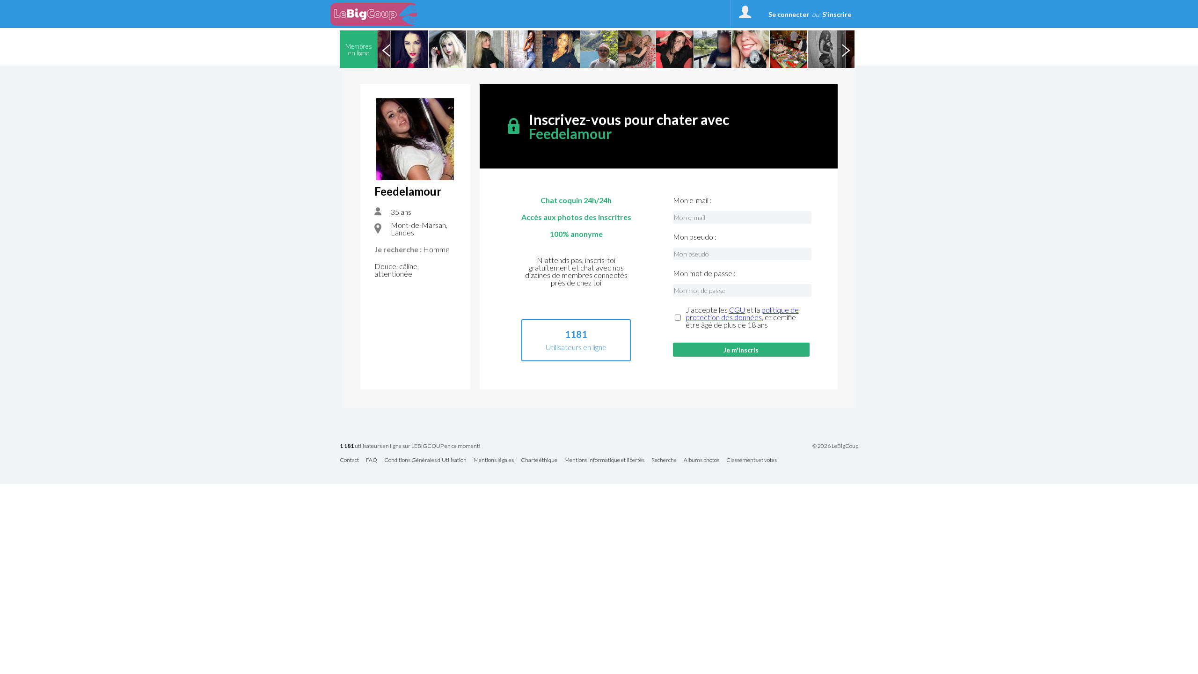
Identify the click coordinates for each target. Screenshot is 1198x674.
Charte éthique (539, 460)
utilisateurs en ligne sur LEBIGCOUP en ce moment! (410, 446)
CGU (737, 309)
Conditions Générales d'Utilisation (425, 460)
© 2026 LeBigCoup (835, 446)
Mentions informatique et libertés (604, 460)
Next (846, 49)
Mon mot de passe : (704, 273)
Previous (386, 49)
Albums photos (701, 460)
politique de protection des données (742, 313)
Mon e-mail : (692, 200)
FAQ (371, 460)
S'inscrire (836, 14)
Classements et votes (751, 460)
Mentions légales (494, 460)
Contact (349, 460)
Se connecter (788, 14)
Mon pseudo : (694, 237)
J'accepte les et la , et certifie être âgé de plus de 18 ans (742, 317)
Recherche (664, 460)
